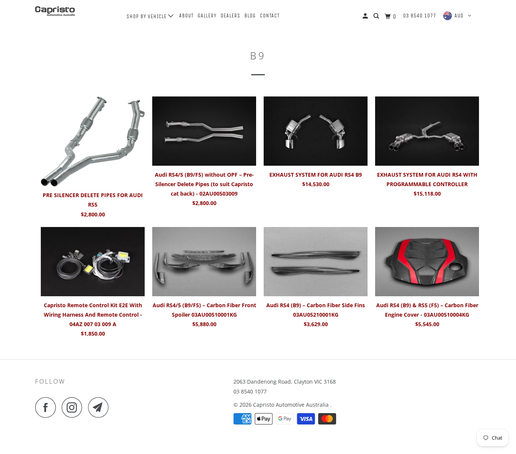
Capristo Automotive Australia (291, 404)
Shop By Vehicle (147, 16)
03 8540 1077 (419, 15)
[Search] (377, 16)
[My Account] (366, 16)
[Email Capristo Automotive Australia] (100, 407)
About (186, 15)
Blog (250, 15)
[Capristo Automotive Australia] (74, 11)
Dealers (230, 15)
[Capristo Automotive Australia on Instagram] (74, 407)
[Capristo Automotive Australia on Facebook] (47, 407)
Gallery (207, 15)
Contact (270, 15)
